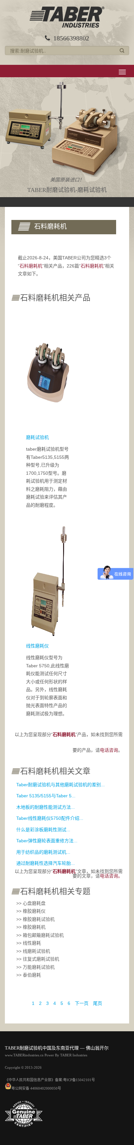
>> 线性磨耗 (28, 943)
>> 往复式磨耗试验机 (37, 959)
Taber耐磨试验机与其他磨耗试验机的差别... (60, 784)
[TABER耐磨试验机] (67, 17)
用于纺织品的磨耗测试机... (43, 852)
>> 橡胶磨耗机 (31, 927)
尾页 (97, 1003)
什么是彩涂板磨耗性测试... (43, 829)
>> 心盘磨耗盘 (31, 903)
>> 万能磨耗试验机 (35, 967)
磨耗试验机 (37, 437)
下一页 (81, 1003)
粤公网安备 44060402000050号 (36, 1088)
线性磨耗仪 (37, 645)
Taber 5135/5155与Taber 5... (45, 795)
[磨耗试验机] (48, 370)
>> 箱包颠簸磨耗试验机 (40, 935)
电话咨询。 (111, 875)
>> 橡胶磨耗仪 (31, 911)
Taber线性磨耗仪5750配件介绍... (49, 818)
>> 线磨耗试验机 (33, 951)
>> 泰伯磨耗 (28, 975)
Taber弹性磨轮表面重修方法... (46, 840)
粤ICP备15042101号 (79, 1080)
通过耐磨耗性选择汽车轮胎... (45, 863)
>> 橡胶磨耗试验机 (35, 919)
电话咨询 (109, 750)
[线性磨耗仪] (48, 579)
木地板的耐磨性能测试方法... (45, 807)
